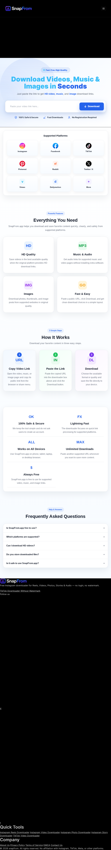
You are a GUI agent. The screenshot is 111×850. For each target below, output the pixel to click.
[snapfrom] (13, 580)
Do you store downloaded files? (22, 554)
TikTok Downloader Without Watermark (20, 590)
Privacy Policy (17, 845)
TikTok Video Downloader (26, 835)
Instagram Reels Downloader (14, 832)
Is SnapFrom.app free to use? (21, 528)
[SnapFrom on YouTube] (55, 765)
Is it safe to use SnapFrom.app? (22, 563)
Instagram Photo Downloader (76, 832)
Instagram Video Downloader (45, 832)
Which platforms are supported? (23, 537)
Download (93, 106)
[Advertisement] (55, 38)
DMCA (46, 845)
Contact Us (56, 845)
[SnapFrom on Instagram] (55, 651)
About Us (5, 845)
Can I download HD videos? (20, 545)
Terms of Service (34, 845)
